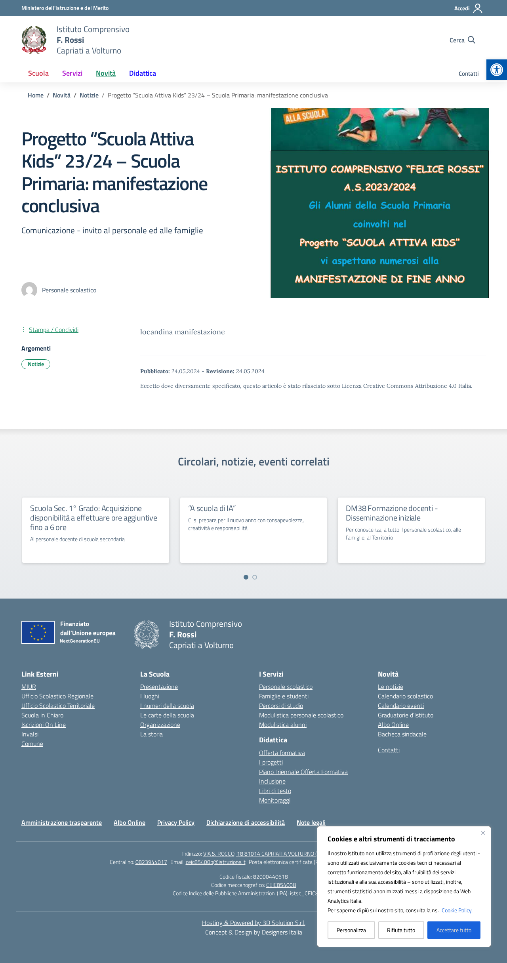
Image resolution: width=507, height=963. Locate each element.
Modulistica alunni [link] (283, 724)
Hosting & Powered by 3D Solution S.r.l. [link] (253, 922)
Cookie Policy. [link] (457, 910)
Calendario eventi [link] (401, 705)
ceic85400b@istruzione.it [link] (216, 862)
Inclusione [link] (272, 781)
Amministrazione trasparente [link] (61, 822)
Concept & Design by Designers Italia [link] (253, 932)
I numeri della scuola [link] (167, 705)
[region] (404, 886)
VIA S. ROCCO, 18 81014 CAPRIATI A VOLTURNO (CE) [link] (264, 853)
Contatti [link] (469, 73)
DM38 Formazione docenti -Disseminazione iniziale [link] (392, 513)
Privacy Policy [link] (175, 822)
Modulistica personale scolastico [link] (301, 715)
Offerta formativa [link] (282, 752)
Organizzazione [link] (160, 724)
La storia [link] (151, 734)
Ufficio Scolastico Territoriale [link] (58, 705)
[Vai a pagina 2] (254, 577)
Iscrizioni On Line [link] (43, 724)
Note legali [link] (311, 822)
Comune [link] (32, 743)
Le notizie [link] (390, 686)
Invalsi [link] (29, 734)
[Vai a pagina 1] (246, 577)
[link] (496, 69)
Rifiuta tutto (401, 930)
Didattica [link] (142, 73)
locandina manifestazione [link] (182, 331)
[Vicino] (483, 832)
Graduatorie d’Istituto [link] (405, 715)
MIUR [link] (28, 686)
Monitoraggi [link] (274, 800)
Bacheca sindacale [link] (402, 734)
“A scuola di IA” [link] (212, 508)
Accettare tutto (453, 930)
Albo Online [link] (393, 724)
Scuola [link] (38, 73)
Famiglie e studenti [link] (284, 696)
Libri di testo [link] (275, 790)
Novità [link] (106, 73)
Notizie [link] (36, 364)
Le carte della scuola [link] (167, 715)
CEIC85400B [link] (281, 885)
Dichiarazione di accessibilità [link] (245, 822)
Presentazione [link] (159, 686)
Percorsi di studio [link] (281, 705)
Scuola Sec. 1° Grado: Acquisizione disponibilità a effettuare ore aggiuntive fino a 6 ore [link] (93, 517)
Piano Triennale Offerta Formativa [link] (303, 771)
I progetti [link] (271, 762)
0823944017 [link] (151, 862)
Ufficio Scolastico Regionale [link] (57, 696)
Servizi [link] (72, 73)
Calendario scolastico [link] (405, 696)
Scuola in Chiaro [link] (42, 715)
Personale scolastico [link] (286, 686)
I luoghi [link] (149, 696)
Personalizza (351, 930)
